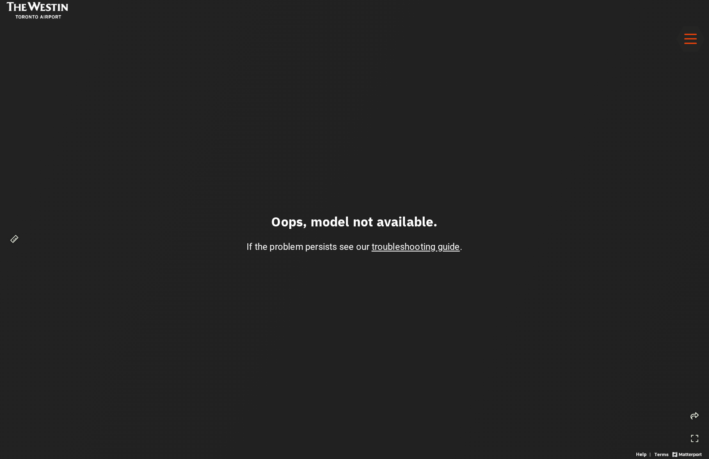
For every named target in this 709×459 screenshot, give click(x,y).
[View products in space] (690, 39)
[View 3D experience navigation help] (644, 454)
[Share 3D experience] (694, 416)
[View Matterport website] (687, 454)
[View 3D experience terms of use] (662, 454)
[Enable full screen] (694, 438)
